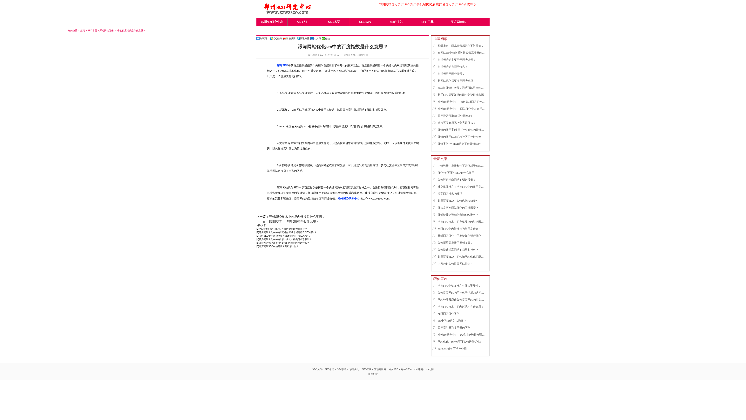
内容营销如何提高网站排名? (454, 263)
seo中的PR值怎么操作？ (452, 320)
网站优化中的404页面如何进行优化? (459, 341)
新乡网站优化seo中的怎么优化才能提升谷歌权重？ (285, 239)
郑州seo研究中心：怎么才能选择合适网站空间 (462, 334)
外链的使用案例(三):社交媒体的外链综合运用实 (462, 129)
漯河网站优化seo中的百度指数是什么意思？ (122, 30)
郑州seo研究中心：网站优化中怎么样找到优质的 (462, 108)
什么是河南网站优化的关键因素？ (458, 207)
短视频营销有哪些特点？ (453, 66)
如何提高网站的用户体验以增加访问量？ (462, 292)
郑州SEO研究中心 (349, 198)
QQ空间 (278, 38)
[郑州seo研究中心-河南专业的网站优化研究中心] (287, 13)
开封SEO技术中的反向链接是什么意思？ (297, 216)
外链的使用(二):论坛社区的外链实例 (459, 136)
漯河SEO (282, 65)
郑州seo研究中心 (272, 22)
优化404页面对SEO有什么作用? (456, 172)
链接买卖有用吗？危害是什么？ (457, 122)
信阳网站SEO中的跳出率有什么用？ (294, 221)
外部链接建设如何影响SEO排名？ (458, 214)
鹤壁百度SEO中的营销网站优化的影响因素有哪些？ (462, 256)
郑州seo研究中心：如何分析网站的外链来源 (462, 101)
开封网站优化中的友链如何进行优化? (460, 235)
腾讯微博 (304, 38)
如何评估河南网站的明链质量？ (457, 179)
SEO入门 (303, 22)
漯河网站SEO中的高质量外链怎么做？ (279, 246)
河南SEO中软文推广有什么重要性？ (459, 285)
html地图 (418, 369)
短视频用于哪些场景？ (451, 73)
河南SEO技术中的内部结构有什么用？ (461, 306)
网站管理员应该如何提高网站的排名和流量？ (462, 299)
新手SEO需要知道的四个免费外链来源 (461, 94)
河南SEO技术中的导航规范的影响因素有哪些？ (462, 221)
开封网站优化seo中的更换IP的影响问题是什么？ (284, 243)
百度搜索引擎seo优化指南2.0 (455, 115)
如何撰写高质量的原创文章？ (455, 242)
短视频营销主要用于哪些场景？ (457, 59)
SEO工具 (427, 22)
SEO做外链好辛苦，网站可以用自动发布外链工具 (462, 87)
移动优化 (396, 22)
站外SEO (406, 369)
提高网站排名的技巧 (450, 193)
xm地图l (430, 369)
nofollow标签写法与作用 (452, 348)
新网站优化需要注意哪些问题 (455, 80)
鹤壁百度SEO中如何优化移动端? (457, 200)
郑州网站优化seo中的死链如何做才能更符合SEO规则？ (288, 232)
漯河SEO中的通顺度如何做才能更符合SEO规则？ (285, 235)
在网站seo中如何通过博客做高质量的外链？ (462, 52)
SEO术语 (334, 22)
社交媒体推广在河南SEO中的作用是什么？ (462, 186)
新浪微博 (290, 38)
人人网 (317, 38)
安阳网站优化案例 (448, 313)
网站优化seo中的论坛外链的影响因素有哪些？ (283, 229)
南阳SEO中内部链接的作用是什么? (458, 228)
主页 (82, 30)
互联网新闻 (458, 22)
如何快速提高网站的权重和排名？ (458, 249)
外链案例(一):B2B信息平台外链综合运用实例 (462, 143)
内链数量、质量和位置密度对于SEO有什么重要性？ (462, 165)
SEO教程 (365, 22)
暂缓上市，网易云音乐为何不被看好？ (461, 45)
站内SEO (393, 369)
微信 (327, 38)
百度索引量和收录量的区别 (454, 327)
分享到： (264, 38)
